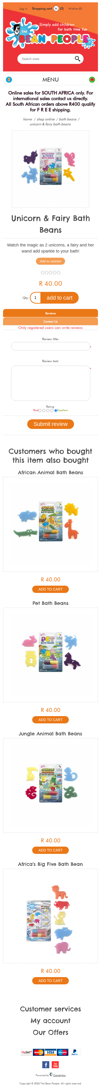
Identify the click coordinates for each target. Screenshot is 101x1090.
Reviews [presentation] (50, 313)
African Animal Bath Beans (50, 472)
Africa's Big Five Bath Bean (50, 864)
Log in (23, 8)
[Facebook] (45, 1064)
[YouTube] (55, 1064)
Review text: (50, 361)
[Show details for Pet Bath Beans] (50, 655)
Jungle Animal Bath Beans (50, 734)
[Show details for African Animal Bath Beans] (50, 524)
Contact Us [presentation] (50, 321)
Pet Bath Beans (51, 603)
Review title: (50, 339)
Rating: (50, 406)
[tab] (50, 313)
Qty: (26, 298)
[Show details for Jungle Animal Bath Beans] (50, 785)
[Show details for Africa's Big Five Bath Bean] (50, 916)
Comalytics (59, 1075)
